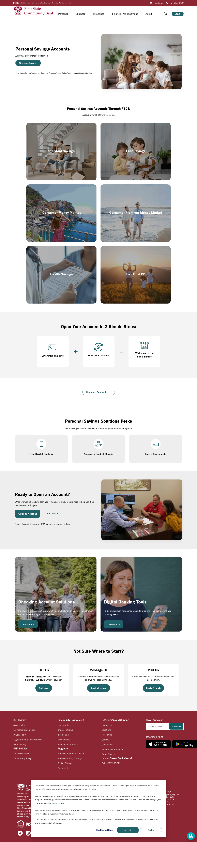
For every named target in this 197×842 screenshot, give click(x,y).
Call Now (44, 688)
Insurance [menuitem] (98, 14)
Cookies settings (104, 830)
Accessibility (19, 725)
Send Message (99, 688)
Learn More (40, 173)
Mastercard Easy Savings (70, 758)
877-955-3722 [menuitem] (177, 3)
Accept (127, 830)
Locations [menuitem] (158, 3)
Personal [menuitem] (63, 14)
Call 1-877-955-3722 (112, 763)
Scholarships (64, 739)
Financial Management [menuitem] (125, 14)
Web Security (19, 744)
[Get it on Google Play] (184, 744)
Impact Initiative (65, 729)
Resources (107, 734)
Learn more (28, 624)
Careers (105, 739)
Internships (63, 734)
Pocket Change (65, 763)
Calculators (107, 744)
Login (177, 13)
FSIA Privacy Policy (22, 758)
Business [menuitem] (80, 14)
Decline (151, 830)
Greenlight (63, 768)
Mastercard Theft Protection (71, 753)
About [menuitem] (149, 14)
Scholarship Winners (68, 744)
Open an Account (28, 63)
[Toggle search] (165, 13)
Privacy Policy (58, 803)
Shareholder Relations (112, 749)
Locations (106, 729)
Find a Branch (54, 513)
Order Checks (108, 754)
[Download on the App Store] (158, 744)
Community (63, 725)
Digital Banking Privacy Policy (27, 739)
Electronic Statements (24, 729)
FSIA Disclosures (21, 753)
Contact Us (107, 725)
